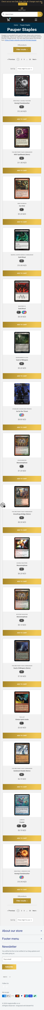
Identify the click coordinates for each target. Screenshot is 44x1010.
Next (35, 59)
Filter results (21, 50)
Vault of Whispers (22, 360)
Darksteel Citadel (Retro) (22, 771)
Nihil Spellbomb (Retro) (22, 154)
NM (22, 107)
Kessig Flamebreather (22, 103)
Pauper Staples (25, 25)
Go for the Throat (22, 411)
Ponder (22, 822)
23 (30, 59)
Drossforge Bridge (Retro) (22, 514)
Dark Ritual (22, 257)
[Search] (40, 14)
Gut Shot (22, 206)
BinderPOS (29, 1006)
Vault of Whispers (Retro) (22, 668)
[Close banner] (42, 3)
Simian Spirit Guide (22, 719)
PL (22, 209)
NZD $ (5, 977)
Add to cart (22, 119)
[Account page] (22, 19)
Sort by (12, 68)
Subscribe (9, 967)
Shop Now (23, 4)
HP (24, 826)
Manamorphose (22, 463)
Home (16, 25)
